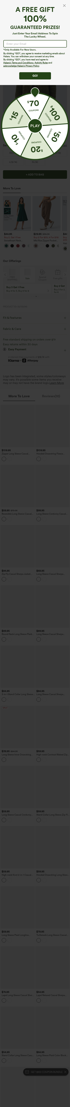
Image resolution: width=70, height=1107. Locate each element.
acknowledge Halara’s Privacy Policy (21, 66)
